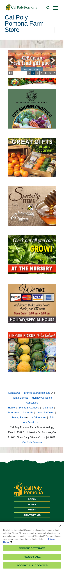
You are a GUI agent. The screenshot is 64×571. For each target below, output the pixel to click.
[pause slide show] (10, 73)
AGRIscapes (39, 417)
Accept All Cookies (31, 565)
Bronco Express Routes (37, 392)
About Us (28, 412)
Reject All (32, 557)
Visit (32, 510)
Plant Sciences (20, 397)
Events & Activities (28, 407)
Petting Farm (18, 417)
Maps (32, 504)
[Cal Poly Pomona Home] (21, 7)
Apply (32, 499)
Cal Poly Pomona (32, 442)
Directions (13, 412)
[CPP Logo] (28, 489)
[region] (32, 546)
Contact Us (14, 392)
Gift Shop (48, 407)
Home (11, 407)
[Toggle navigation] (59, 30)
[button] (12, 60)
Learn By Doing (45, 412)
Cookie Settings (32, 548)
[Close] (60, 525)
